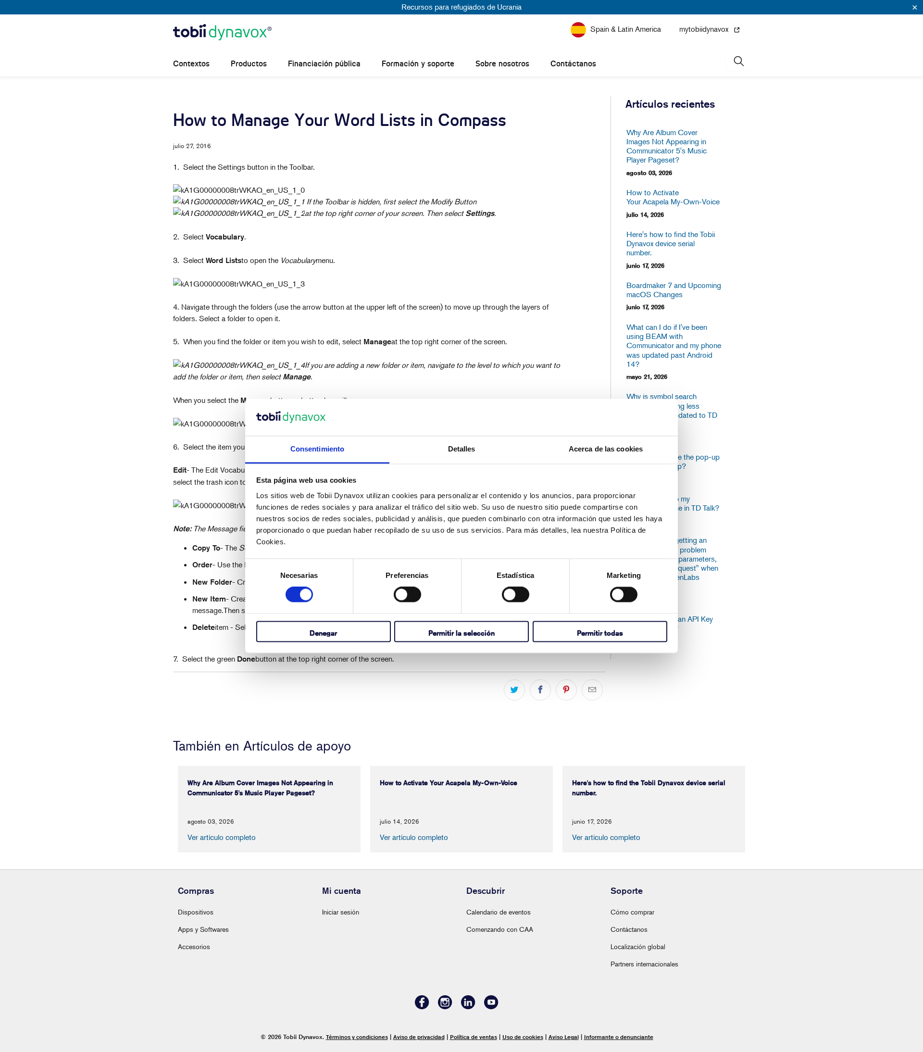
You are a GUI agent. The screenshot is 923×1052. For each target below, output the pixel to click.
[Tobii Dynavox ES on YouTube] (491, 1006)
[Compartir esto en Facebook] (540, 690)
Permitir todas (600, 633)
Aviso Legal (564, 1036)
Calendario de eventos (498, 912)
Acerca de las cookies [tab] (606, 449)
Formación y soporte (418, 63)
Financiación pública (324, 63)
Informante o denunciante (618, 1036)
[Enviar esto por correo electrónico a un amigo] (592, 690)
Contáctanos (573, 63)
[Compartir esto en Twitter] (514, 690)
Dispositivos (195, 912)
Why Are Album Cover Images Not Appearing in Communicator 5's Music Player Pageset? (666, 146)
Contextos (191, 63)
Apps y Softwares (203, 929)
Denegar (323, 633)
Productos (249, 63)
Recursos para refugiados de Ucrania (461, 7)
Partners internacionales (644, 964)
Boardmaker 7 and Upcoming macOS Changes (673, 290)
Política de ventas (473, 1036)
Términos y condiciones (357, 1036)
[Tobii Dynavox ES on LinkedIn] (468, 1006)
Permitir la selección (461, 633)
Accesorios (194, 946)
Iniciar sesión (340, 912)
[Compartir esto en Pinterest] (566, 690)
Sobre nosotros (502, 63)
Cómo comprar (632, 912)
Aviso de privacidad (419, 1036)
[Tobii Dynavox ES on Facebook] (422, 1006)
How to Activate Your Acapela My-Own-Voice (673, 197)
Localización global (638, 946)
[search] (738, 61)
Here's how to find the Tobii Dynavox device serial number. (670, 243)
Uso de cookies (522, 1036)
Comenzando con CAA (499, 929)
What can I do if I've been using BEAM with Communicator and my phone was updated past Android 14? (673, 346)
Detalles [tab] (461, 449)
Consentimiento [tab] (317, 449)
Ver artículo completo (221, 837)
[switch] (407, 594)
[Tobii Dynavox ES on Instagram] (445, 1006)
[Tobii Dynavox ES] (222, 32)
